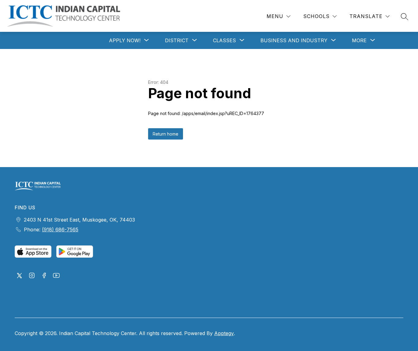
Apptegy (224, 333)
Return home (165, 133)
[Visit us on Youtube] (56, 276)
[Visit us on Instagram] (32, 276)
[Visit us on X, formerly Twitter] (19, 276)
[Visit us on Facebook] (44, 276)
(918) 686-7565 (60, 229)
